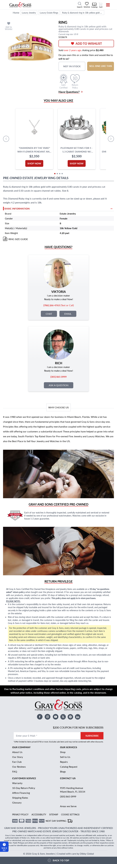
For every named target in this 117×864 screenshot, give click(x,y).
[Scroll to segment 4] (62, 173)
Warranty (17, 783)
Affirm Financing (21, 793)
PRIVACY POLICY (20, 814)
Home (16, 12)
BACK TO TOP (61, 860)
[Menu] (106, 4)
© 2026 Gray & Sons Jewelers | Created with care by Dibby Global (58, 853)
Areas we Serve (68, 806)
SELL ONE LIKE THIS (100, 66)
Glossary (16, 802)
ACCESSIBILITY (39, 814)
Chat (49, 313)
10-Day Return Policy (23, 788)
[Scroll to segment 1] (54, 173)
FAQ (14, 771)
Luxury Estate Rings (49, 12)
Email (67, 313)
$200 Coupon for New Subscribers (78, 727)
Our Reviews (19, 766)
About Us (17, 752)
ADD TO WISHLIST (89, 43)
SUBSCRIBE (92, 735)
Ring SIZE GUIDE (18, 239)
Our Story (17, 757)
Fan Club (17, 762)
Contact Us (68, 778)
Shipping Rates (20, 797)
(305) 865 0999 (68, 796)
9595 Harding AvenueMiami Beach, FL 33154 (72, 789)
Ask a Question (58, 385)
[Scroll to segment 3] (59, 173)
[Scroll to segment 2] (57, 173)
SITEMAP (53, 814)
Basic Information (17, 208)
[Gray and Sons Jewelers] (20, 5)
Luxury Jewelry (29, 12)
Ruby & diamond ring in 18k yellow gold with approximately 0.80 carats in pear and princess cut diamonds (83, 12)
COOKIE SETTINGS (70, 814)
